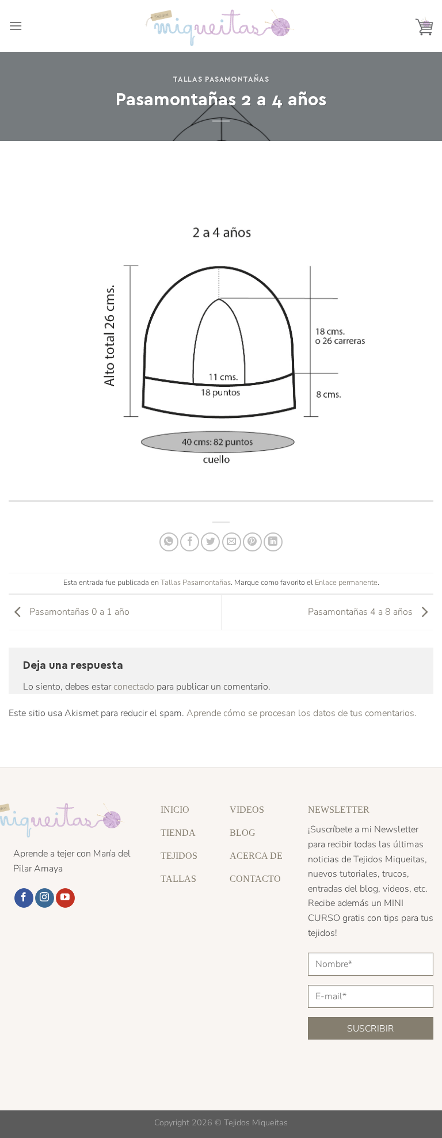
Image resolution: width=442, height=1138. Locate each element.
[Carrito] (424, 26)
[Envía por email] (231, 541)
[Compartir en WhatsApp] (168, 541)
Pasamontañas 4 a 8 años (361, 612)
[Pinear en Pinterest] (252, 541)
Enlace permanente (346, 582)
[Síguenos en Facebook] (23, 898)
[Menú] (15, 26)
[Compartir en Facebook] (189, 541)
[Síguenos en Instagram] (44, 898)
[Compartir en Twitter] (210, 541)
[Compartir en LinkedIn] (273, 541)
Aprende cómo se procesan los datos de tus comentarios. (301, 713)
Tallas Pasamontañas (221, 78)
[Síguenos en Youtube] (65, 898)
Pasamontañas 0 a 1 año (78, 612)
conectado (133, 686)
